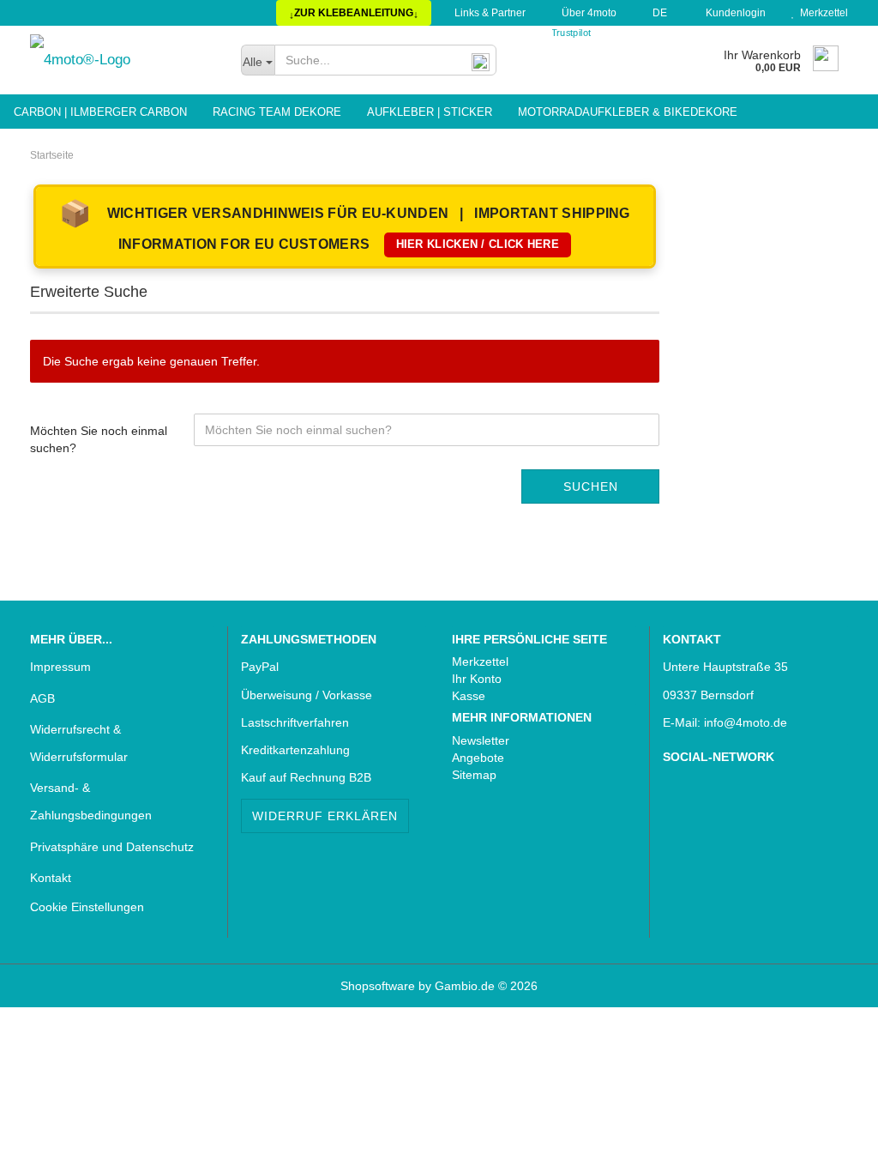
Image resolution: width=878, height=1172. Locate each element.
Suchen (590, 486)
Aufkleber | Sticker (429, 112)
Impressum (60, 667)
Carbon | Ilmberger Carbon (100, 112)
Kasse (468, 696)
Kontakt (50, 878)
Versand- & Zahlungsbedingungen (91, 801)
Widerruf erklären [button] (325, 816)
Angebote (478, 757)
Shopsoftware (377, 986)
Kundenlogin (733, 13)
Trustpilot (571, 33)
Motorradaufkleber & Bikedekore (627, 112)
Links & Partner (489, 13)
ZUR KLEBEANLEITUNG (353, 14)
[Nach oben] (47, 1146)
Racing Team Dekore (277, 112)
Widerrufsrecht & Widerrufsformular (79, 743)
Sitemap (474, 775)
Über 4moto (587, 13)
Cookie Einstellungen (87, 907)
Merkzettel (821, 13)
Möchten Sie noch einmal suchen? (98, 439)
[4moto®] (122, 60)
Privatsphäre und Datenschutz (112, 847)
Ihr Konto (477, 679)
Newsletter (480, 740)
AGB (42, 698)
